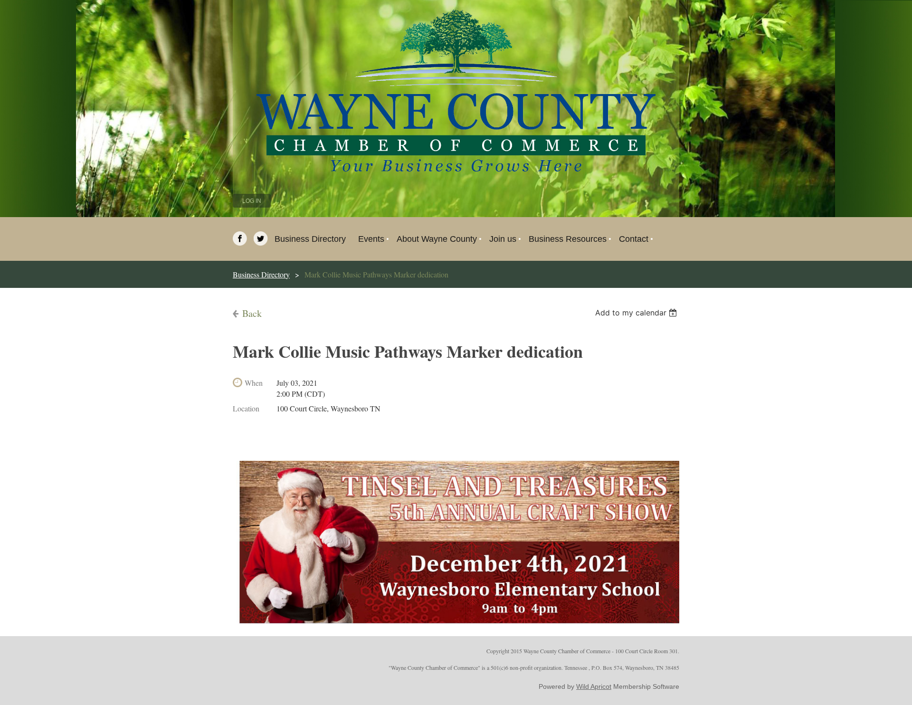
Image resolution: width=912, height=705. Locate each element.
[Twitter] (261, 238)
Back (252, 313)
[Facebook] (240, 238)
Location (246, 408)
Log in (251, 201)
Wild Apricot (593, 686)
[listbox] (637, 312)
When (254, 383)
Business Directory (261, 274)
